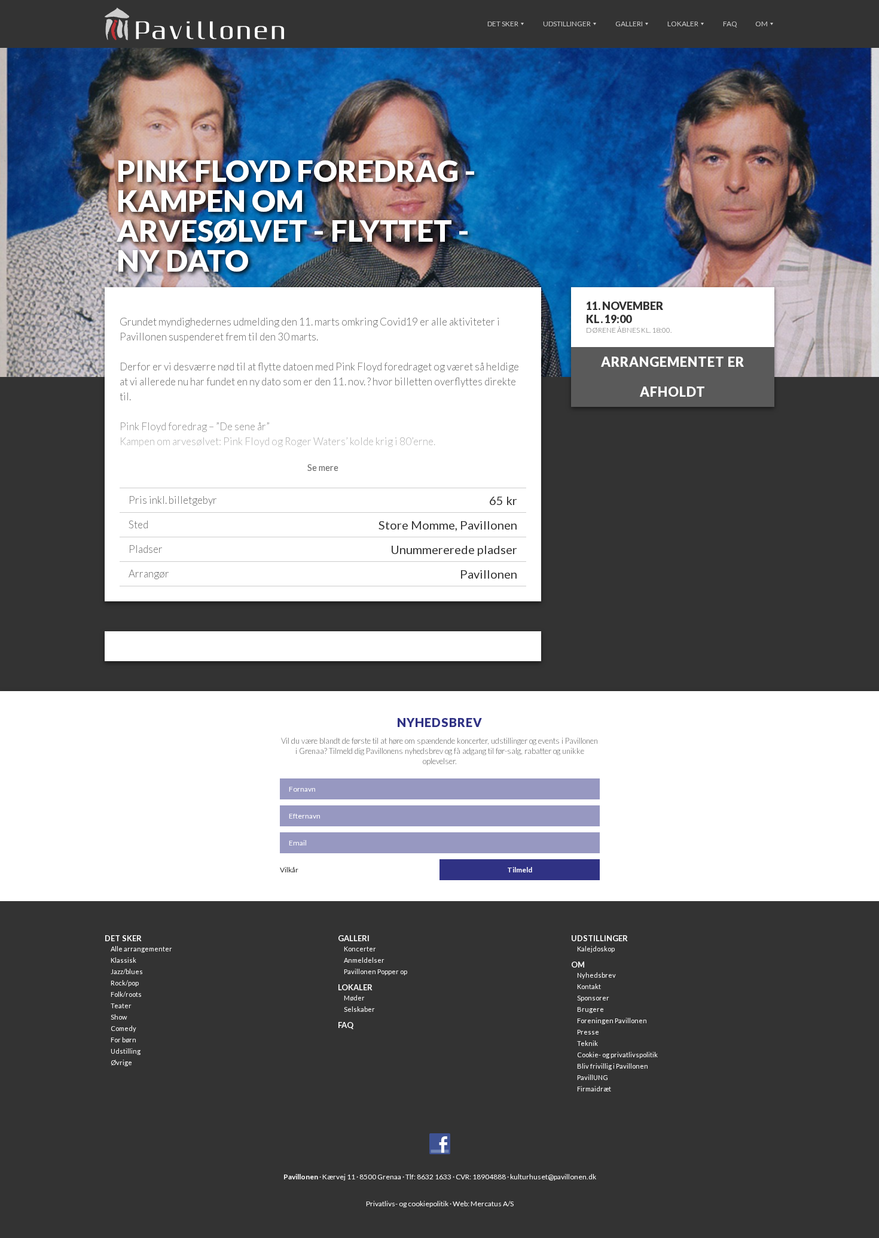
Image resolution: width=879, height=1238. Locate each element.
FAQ (730, 23)
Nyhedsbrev (596, 975)
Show (119, 1017)
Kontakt (589, 986)
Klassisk (123, 960)
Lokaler (683, 23)
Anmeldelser (364, 960)
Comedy (123, 1028)
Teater (121, 1005)
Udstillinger (567, 23)
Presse (588, 1032)
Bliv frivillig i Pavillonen (612, 1066)
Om (762, 23)
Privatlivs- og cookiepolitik (407, 1203)
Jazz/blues (127, 971)
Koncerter (360, 949)
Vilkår (289, 869)
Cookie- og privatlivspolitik (617, 1054)
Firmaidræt (594, 1089)
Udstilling (126, 1051)
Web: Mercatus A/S (483, 1203)
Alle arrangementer (141, 949)
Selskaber (359, 1009)
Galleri (629, 23)
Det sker (503, 23)
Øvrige (121, 1062)
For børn (123, 1040)
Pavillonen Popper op (375, 971)
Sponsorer (593, 998)
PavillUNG (592, 1077)
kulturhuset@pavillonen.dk (553, 1176)
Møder (354, 998)
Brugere (590, 1009)
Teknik (587, 1043)
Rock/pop (125, 983)
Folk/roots (126, 994)
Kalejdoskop (596, 949)
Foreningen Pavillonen (612, 1020)
